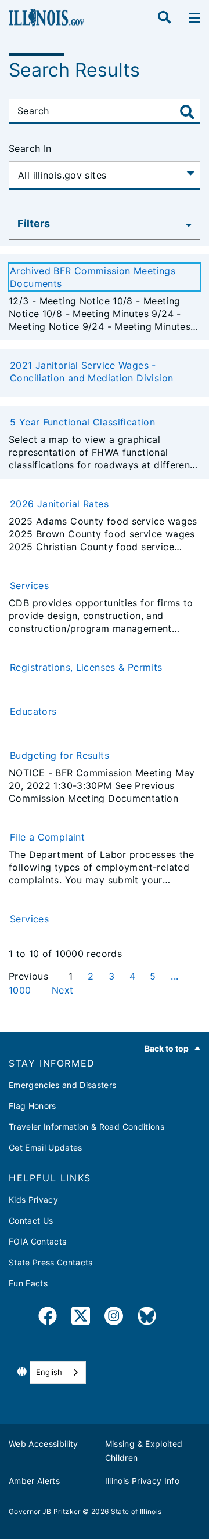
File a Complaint (47, 837)
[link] (47, 1318)
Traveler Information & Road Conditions (86, 1126)
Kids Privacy (33, 1200)
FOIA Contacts (37, 1241)
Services (29, 585)
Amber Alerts (34, 1481)
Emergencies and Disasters (63, 1085)
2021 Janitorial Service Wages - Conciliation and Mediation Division (91, 371)
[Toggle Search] (187, 112)
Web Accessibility (43, 1444)
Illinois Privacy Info (142, 1481)
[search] (164, 18)
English (49, 1372)
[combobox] (58, 1372)
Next (63, 990)
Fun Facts (28, 1283)
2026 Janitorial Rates (59, 504)
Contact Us (31, 1220)
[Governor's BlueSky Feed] (147, 1318)
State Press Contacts (51, 1262)
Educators (33, 711)
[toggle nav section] (194, 18)
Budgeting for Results (59, 755)
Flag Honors (32, 1106)
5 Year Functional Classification (82, 422)
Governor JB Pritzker (45, 1511)
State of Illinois (136, 1511)
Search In (30, 148)
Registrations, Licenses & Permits (86, 667)
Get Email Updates (45, 1147)
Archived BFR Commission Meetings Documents (92, 277)
